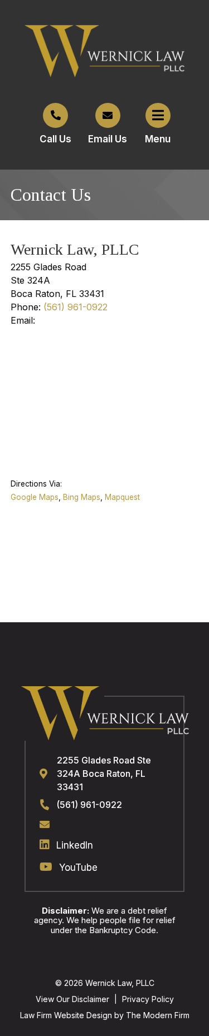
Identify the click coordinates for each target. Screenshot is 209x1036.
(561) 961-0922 (75, 307)
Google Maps (35, 497)
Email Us (107, 139)
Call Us (55, 139)
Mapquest (122, 497)
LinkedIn (74, 845)
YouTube (78, 867)
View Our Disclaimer (72, 999)
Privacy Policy (148, 999)
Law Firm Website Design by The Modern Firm (104, 1015)
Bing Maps (81, 497)
